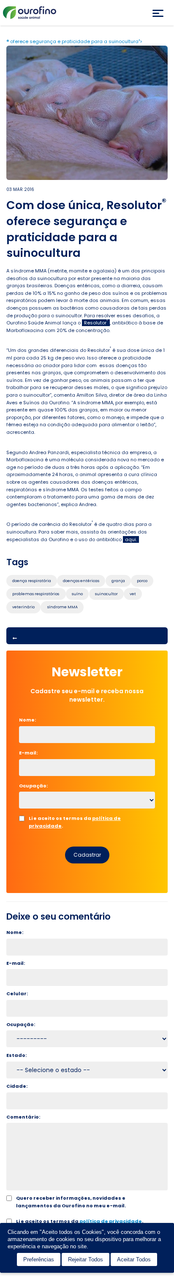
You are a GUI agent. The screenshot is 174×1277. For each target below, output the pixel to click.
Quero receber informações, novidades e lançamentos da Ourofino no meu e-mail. (71, 1202)
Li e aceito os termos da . (75, 822)
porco (142, 580)
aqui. (131, 539)
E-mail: (31, 752)
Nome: (30, 719)
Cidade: (16, 1086)
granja (118, 580)
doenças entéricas (81, 580)
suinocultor (106, 593)
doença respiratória (31, 580)
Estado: (16, 1055)
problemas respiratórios (36, 593)
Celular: (17, 993)
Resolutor (96, 322)
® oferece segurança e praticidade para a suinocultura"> (74, 41)
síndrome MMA (62, 607)
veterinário (23, 607)
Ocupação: (33, 785)
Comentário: (23, 1117)
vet (133, 593)
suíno (77, 593)
